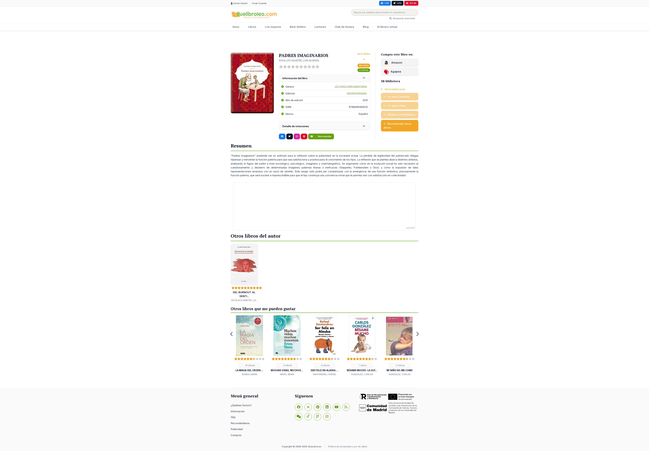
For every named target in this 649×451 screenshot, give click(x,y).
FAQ (233, 417)
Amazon (396, 62)
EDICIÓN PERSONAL (357, 93)
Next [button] (417, 334)
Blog (366, 26)
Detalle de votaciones (295, 126)
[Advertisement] (324, 42)
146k (399, 3)
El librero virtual (387, 26)
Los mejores (273, 26)
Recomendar (324, 136)
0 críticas (363, 70)
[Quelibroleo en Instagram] (297, 136)
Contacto (236, 435)
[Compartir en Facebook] (282, 136)
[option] (249, 345)
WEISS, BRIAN (287, 374)
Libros (252, 26)
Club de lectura (344, 26)
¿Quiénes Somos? (241, 405)
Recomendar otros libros (397, 125)
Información (238, 411)
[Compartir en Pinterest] (304, 136)
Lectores (320, 26)
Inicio (236, 26)
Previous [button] (231, 334)
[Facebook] (298, 407)
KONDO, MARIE (249, 374)
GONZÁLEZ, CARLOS (362, 374)
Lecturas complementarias (351, 86)
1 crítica (362, 365)
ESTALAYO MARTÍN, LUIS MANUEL (299, 60)
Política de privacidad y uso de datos (347, 446)
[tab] (324, 78)
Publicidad (237, 429)
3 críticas (325, 365)
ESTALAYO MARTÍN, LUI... (244, 300)
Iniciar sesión (240, 3)
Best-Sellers (298, 26)
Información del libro (294, 78)
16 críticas (250, 365)
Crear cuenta (259, 3)
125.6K (413, 3)
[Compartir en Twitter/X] (289, 136)
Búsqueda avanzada (403, 18)
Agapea (396, 71)
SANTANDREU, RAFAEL (324, 374)
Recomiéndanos (240, 423)
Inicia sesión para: (394, 89)
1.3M (386, 3)
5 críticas (287, 365)
